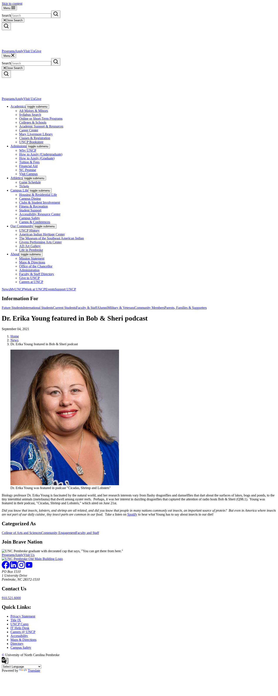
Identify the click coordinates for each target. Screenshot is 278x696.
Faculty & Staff (86, 308)
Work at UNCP (34, 289)
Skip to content (12, 3)
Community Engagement (58, 533)
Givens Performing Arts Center (40, 242)
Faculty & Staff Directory (36, 274)
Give (38, 51)
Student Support (30, 210)
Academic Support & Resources (41, 126)
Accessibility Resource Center (39, 214)
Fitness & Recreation (33, 206)
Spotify (132, 514)
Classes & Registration (34, 138)
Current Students (64, 308)
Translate (34, 670)
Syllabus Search (30, 114)
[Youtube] (29, 568)
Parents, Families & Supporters (185, 308)
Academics (18, 106)
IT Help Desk (19, 628)
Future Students (12, 308)
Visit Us (29, 51)
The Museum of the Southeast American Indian (51, 238)
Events (50, 289)
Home (14, 336)
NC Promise (27, 170)
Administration (29, 270)
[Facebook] (6, 568)
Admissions (18, 146)
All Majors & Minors (33, 111)
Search (6, 15)
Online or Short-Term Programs (41, 118)
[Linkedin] (13, 568)
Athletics (16, 178)
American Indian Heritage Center (42, 234)
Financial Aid (28, 166)
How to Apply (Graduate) (37, 158)
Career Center (28, 130)
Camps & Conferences (34, 222)
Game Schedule (30, 182)
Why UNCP (27, 150)
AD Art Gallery (30, 246)
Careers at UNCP (31, 282)
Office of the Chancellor (35, 266)
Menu (7, 8)
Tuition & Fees (29, 162)
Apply (19, 51)
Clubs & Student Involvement (39, 202)
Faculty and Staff (87, 533)
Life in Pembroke (31, 250)
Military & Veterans (121, 308)
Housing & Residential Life (38, 195)
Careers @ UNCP (22, 632)
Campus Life (19, 190)
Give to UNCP (29, 278)
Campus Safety (29, 218)
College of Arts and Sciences (21, 533)
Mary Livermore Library (36, 134)
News (6, 289)
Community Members (149, 308)
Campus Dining (30, 198)
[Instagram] (21, 568)
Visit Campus (28, 174)
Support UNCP (65, 289)
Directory (16, 643)
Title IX (15, 620)
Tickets (24, 186)
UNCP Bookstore (31, 142)
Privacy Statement (22, 616)
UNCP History (29, 230)
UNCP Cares (19, 624)
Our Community (21, 226)
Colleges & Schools (32, 122)
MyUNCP (17, 289)
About (14, 254)
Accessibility (19, 636)
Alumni (102, 308)
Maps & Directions (32, 262)
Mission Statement (31, 258)
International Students (38, 308)
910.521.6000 (11, 598)
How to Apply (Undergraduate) (40, 154)
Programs (8, 51)
